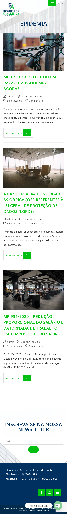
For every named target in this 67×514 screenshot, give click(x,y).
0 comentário (36, 100)
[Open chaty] (58, 505)
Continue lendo (20, 131)
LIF (48, 510)
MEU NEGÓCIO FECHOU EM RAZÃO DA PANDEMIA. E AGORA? (29, 82)
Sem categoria (15, 100)
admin (10, 96)
